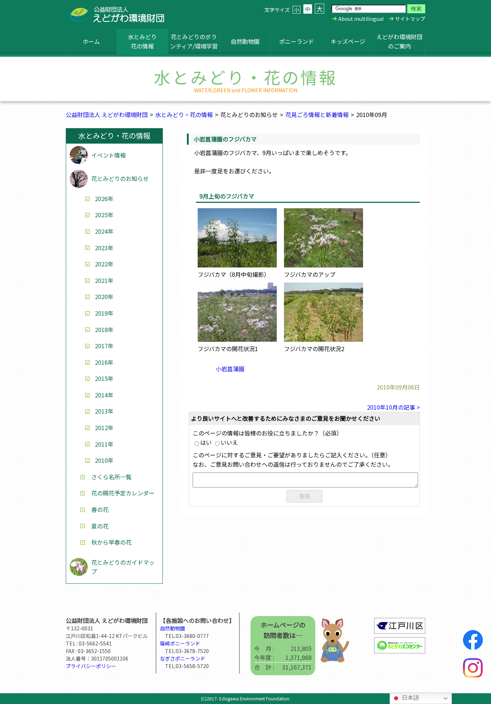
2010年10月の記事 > (393, 407)
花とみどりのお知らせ (120, 178)
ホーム (91, 41)
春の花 (100, 509)
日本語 (409, 698)
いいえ (229, 442)
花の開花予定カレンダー (123, 493)
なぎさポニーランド (182, 658)
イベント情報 (108, 155)
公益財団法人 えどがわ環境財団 (107, 114)
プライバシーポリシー (91, 666)
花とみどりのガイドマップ (123, 567)
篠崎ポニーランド (180, 643)
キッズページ (348, 41)
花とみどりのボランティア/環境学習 (194, 41)
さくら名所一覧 (111, 476)
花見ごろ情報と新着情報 (317, 114)
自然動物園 (245, 41)
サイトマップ (410, 18)
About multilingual (361, 18)
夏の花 (100, 526)
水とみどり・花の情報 (184, 114)
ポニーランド (296, 41)
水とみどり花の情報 (142, 41)
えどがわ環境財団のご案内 (399, 41)
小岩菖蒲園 (230, 368)
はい (206, 442)
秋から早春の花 (111, 542)
